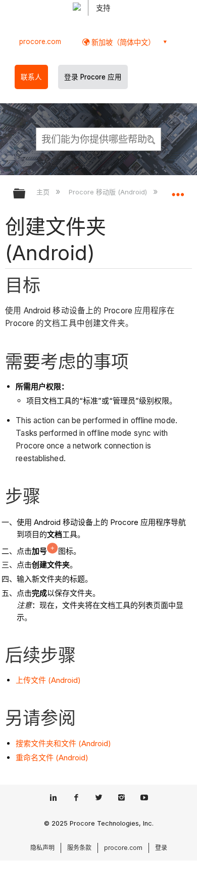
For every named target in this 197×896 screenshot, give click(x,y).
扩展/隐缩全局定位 (178, 190)
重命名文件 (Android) (52, 757)
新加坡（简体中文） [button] (122, 42)
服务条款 (79, 847)
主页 (44, 192)
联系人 (31, 77)
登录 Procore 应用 (93, 77)
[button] (151, 138)
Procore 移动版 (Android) (109, 192)
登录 (161, 847)
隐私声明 (42, 847)
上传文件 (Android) (48, 680)
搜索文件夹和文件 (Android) (63, 743)
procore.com (40, 41)
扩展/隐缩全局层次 (25, 194)
